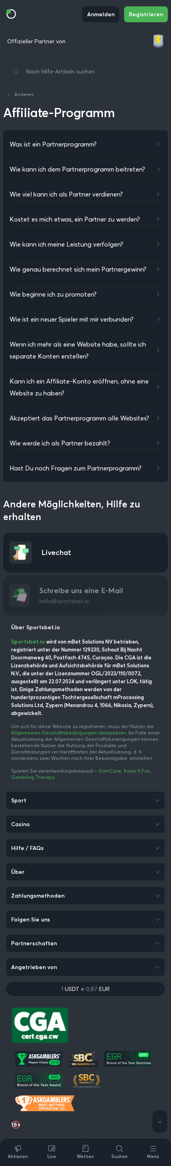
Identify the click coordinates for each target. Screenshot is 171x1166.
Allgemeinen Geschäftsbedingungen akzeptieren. (69, 733)
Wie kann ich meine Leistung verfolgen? (66, 244)
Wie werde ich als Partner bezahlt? (60, 443)
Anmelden (101, 14)
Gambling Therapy (32, 777)
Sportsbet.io (28, 641)
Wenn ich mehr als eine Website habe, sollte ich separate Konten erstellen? (78, 350)
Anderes (24, 94)
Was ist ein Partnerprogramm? (53, 144)
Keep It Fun (137, 771)
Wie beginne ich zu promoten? (53, 294)
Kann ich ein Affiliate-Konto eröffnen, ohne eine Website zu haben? (79, 387)
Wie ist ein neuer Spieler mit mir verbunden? (72, 319)
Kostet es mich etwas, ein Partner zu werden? (75, 219)
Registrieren (146, 14)
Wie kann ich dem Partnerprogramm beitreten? (77, 169)
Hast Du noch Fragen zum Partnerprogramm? (76, 468)
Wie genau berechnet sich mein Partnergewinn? (78, 269)
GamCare (109, 771)
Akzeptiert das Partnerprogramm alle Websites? (79, 418)
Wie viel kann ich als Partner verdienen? (66, 194)
